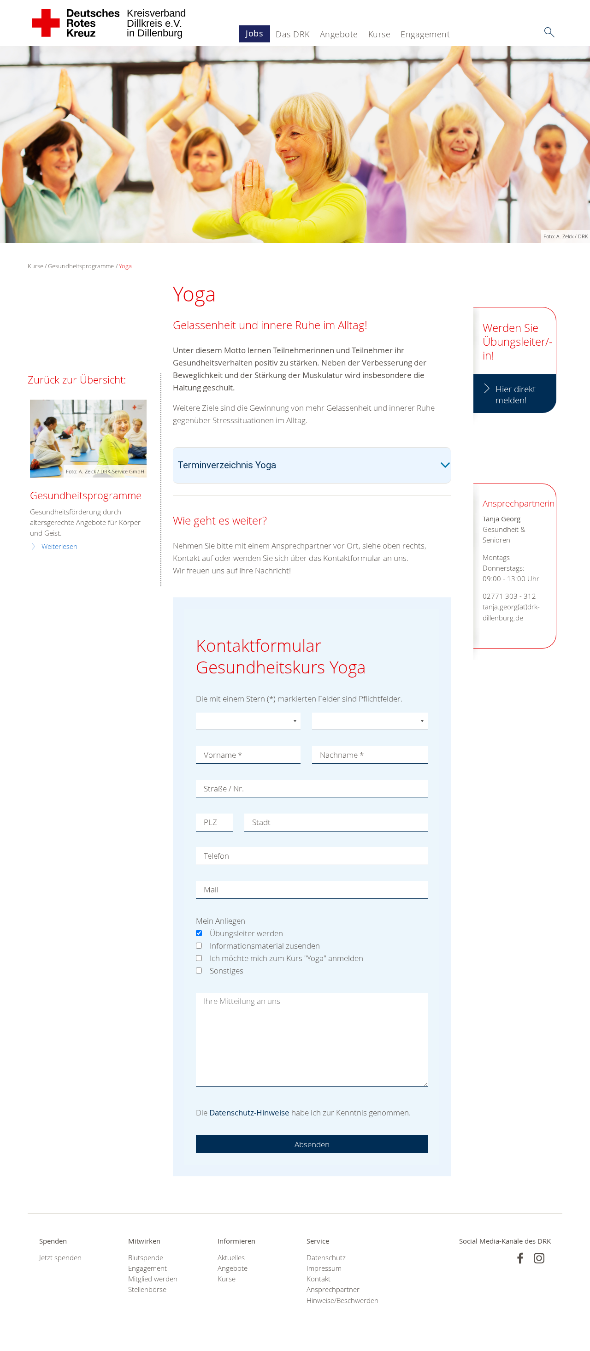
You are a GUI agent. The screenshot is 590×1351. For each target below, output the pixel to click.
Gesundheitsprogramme (81, 266)
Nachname (342, 754)
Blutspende (145, 1257)
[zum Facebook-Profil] (520, 1258)
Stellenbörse (147, 1289)
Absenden (312, 1144)
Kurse (379, 34)
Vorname (223, 754)
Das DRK (293, 34)
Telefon (216, 855)
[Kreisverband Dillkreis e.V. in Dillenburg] (76, 23)
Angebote (339, 34)
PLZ (210, 822)
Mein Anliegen (220, 920)
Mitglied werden (152, 1278)
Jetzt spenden (60, 1257)
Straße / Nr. (224, 788)
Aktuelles (231, 1257)
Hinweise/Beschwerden (339, 1300)
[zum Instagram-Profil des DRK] (539, 1258)
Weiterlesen (59, 546)
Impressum (324, 1268)
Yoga (125, 266)
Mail (211, 889)
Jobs (254, 33)
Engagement (425, 34)
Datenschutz (326, 1257)
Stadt (261, 822)
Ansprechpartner (333, 1289)
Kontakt (318, 1278)
